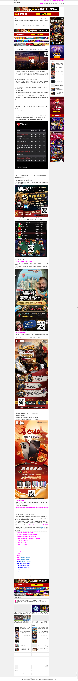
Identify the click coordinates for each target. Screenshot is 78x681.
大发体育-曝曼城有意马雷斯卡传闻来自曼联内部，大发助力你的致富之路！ (59, 64)
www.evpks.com (25, 540)
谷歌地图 (47, 678)
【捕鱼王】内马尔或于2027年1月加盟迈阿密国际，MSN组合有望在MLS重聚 (27, 622)
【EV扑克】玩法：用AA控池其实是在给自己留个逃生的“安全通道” (59, 81)
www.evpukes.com (24, 555)
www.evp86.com (42, 527)
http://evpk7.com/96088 (25, 553)
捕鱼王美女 (60, 3)
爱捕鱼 (35, 600)
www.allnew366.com (26, 565)
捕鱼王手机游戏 (55, 3)
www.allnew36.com (26, 563)
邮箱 (16, 668)
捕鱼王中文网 (17, 2)
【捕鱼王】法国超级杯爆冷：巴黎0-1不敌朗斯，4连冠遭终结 (44, 613)
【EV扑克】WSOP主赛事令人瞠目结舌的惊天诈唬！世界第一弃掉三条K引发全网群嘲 (42, 628)
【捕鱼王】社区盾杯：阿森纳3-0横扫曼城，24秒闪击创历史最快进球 (18, 622)
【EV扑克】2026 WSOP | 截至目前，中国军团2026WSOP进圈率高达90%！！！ (42, 645)
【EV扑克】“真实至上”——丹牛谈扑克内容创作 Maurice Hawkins (59, 93)
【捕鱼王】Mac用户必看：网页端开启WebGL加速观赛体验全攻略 (59, 85)
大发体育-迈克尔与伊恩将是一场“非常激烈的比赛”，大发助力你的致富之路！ (59, 72)
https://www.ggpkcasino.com (26, 561)
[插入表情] (46, 666)
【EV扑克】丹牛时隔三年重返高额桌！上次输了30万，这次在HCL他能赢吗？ (44, 622)
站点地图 (42, 678)
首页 (38, 3)
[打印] (41, 18)
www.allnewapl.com (25, 569)
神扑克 (50, 0)
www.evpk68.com (25, 551)
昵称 (16, 666)
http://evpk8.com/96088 (39, 524)
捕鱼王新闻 (46, 3)
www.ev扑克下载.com (24, 546)
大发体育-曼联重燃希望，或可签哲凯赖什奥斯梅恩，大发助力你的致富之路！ (25, 649)
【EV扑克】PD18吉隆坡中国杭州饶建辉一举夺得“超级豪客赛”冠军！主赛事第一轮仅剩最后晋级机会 (42, 632)
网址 (15, 670)
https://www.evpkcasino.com (26, 559)
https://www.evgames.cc (25, 557)
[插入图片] (47, 666)
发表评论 (45, 18)
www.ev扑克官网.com (24, 544)
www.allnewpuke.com (27, 567)
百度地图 (44, 678)
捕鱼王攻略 (50, 3)
